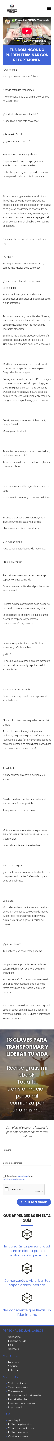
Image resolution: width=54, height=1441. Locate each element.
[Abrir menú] (49, 8)
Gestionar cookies (18, 1436)
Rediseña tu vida (17, 1341)
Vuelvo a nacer (16, 1391)
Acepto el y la (18, 1178)
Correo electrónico (12, 1162)
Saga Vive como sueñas (21, 1403)
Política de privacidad (20, 1424)
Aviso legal (14, 1420)
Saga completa (16, 1407)
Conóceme (14, 1337)
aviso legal (23, 1176)
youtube (13, 1366)
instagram (13, 1370)
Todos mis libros (17, 1383)
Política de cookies (18, 1432)
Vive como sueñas (18, 1387)
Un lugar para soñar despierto (24, 1395)
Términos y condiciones (21, 1428)
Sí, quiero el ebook (34, 1202)
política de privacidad (14, 1179)
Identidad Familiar (17, 1399)
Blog (10, 1345)
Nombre (7, 1149)
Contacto (13, 1349)
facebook (13, 1362)
